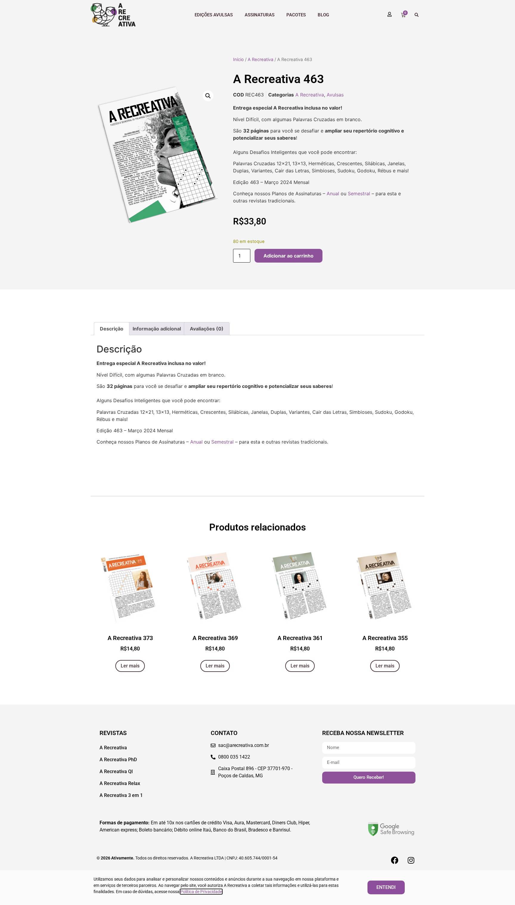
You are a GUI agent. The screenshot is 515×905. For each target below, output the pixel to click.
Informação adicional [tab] (157, 329)
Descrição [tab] (111, 329)
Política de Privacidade (201, 891)
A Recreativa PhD (118, 759)
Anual (333, 193)
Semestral (359, 193)
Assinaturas (259, 15)
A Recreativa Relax (120, 783)
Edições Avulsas (214, 15)
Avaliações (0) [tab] (207, 329)
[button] (416, 15)
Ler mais (130, 666)
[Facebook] (394, 860)
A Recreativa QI (116, 771)
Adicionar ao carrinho (288, 256)
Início (238, 59)
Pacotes (296, 15)
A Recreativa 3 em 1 (121, 795)
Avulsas (335, 95)
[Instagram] (411, 860)
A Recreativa (260, 59)
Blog (323, 15)
